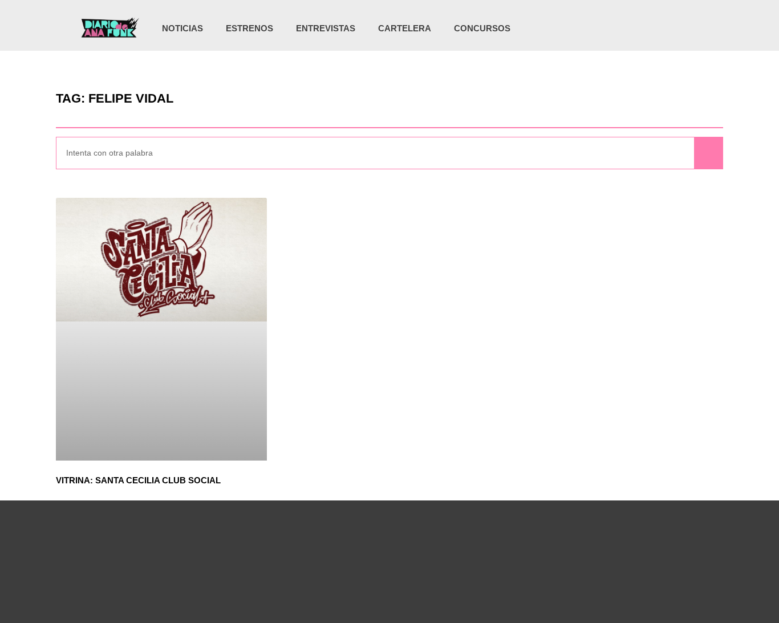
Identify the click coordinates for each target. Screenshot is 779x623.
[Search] (708, 153)
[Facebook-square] (653, 28)
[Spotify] (677, 28)
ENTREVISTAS (325, 28)
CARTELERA (404, 28)
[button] (695, 29)
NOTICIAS (182, 28)
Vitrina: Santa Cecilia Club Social (138, 480)
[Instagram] (630, 28)
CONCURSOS (482, 28)
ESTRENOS (249, 28)
